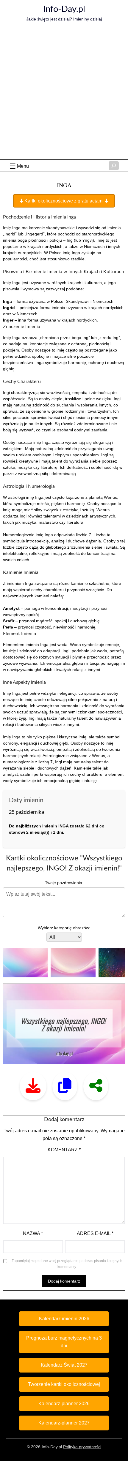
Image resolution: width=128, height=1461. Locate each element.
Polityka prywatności (82, 1446)
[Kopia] (64, 1086)
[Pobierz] (33, 1086)
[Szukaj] (114, 165)
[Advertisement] (64, 92)
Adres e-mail (95, 1233)
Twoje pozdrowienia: (64, 882)
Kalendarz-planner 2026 (64, 1403)
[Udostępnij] (95, 1086)
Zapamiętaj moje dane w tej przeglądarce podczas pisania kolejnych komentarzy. (67, 1264)
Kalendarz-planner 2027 (64, 1422)
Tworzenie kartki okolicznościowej (64, 1384)
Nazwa (33, 1233)
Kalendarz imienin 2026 (64, 1318)
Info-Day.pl (64, 9)
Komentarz (64, 1149)
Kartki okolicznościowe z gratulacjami (64, 200)
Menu (23, 166)
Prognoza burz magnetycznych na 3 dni (64, 1341)
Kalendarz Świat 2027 (64, 1364)
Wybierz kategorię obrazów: (64, 927)
